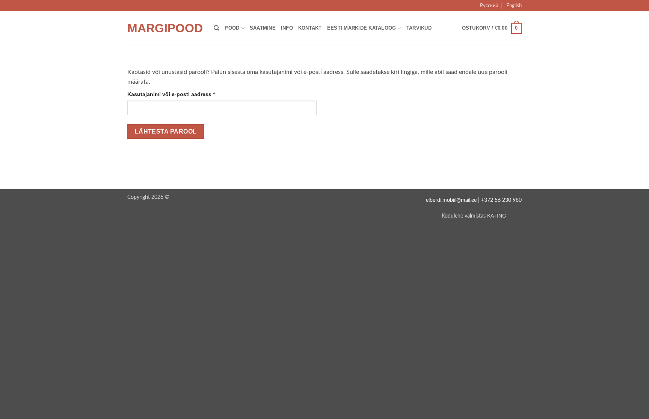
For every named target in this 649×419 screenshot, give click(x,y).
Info (287, 28)
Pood (232, 28)
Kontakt (310, 28)
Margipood (164, 28)
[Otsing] (216, 28)
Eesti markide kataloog (361, 28)
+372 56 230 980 (501, 200)
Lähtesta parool (166, 131)
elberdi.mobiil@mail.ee (451, 200)
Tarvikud (419, 28)
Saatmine (263, 28)
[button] (492, 28)
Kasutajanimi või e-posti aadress (180, 94)
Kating (496, 216)
